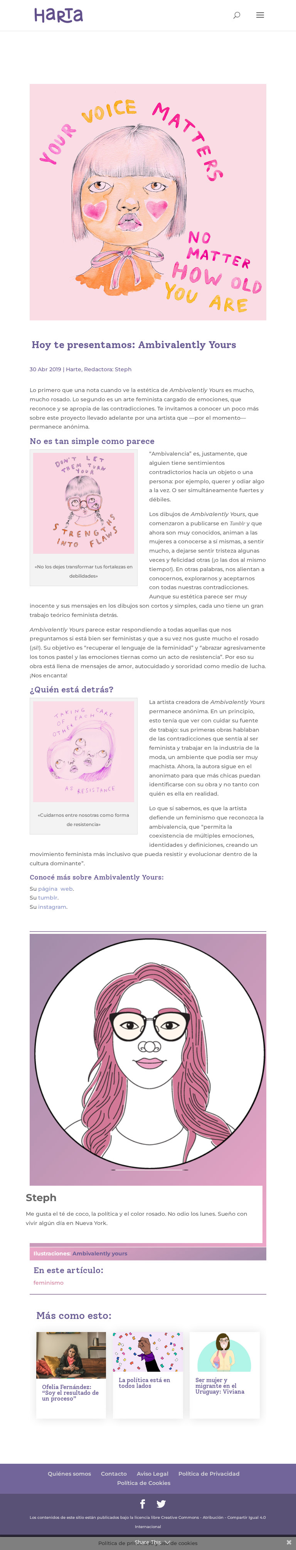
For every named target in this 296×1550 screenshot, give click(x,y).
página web (55, 888)
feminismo (49, 1282)
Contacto (114, 1473)
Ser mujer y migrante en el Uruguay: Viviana (219, 1386)
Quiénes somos (69, 1473)
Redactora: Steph (108, 369)
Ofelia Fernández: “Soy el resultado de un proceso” (70, 1393)
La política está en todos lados (144, 1383)
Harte (73, 369)
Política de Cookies (143, 1483)
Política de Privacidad (209, 1473)
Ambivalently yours (99, 1253)
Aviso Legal (152, 1473)
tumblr (47, 897)
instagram (52, 906)
